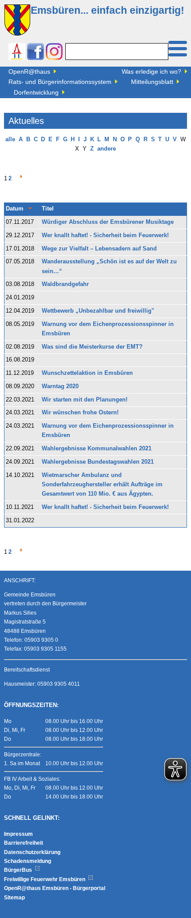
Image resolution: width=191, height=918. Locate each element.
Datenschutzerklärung (32, 852)
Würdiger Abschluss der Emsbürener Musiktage (108, 222)
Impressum (18, 834)
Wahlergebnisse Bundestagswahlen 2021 (98, 462)
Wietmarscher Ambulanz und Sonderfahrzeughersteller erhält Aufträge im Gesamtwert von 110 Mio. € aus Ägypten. (102, 484)
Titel (48, 209)
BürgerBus (18, 870)
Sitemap (14, 897)
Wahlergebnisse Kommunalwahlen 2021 (96, 448)
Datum (15, 209)
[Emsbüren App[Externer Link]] (17, 52)
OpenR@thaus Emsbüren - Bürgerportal (54, 888)
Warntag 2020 (60, 386)
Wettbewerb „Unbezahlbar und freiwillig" (98, 311)
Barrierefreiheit (23, 843)
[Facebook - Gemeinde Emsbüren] (35, 52)
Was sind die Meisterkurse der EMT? (92, 347)
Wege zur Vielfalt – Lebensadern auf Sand (99, 249)
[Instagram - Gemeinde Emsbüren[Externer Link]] (54, 52)
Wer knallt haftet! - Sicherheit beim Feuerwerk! (105, 235)
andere (106, 149)
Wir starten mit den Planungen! (84, 400)
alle (10, 139)
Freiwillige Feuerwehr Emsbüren (45, 879)
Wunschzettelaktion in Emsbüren (87, 373)
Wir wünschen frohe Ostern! (80, 412)
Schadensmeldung (27, 861)
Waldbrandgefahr (65, 284)
